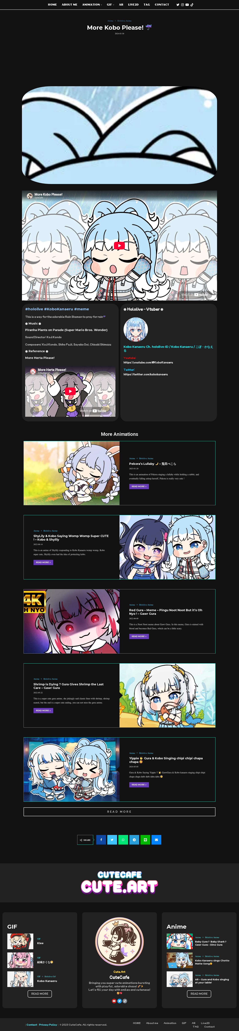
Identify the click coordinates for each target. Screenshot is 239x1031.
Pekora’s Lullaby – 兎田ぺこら (152, 464)
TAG (147, 4)
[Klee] (20, 941)
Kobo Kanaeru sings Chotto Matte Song (212, 962)
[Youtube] (187, 4)
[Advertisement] (119, 59)
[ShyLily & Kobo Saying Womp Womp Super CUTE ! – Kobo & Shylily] (167, 547)
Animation (91, 4)
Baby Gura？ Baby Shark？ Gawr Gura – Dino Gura (211, 943)
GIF (109, 4)
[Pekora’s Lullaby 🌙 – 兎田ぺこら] (72, 473)
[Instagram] (182, 4)
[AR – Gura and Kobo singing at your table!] (180, 979)
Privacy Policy (48, 1024)
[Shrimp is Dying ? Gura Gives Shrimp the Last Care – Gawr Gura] (167, 695)
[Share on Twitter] (112, 840)
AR (121, 4)
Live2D (133, 4)
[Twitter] (177, 4)
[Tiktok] (192, 4)
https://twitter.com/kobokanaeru (146, 374)
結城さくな (43, 962)
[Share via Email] (156, 840)
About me (69, 4)
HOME (52, 4)
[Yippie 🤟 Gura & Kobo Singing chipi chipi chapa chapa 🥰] (72, 769)
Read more (138, 486)
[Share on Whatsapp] (123, 840)
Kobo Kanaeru (47, 981)
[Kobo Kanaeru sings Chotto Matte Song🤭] (180, 960)
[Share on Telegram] (134, 840)
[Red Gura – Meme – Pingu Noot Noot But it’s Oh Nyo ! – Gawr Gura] (72, 621)
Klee (40, 943)
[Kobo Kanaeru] (20, 979)
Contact (162, 4)
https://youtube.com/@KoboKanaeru (148, 362)
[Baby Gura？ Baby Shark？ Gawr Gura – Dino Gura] (180, 941)
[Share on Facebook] (101, 840)
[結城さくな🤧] (20, 960)
